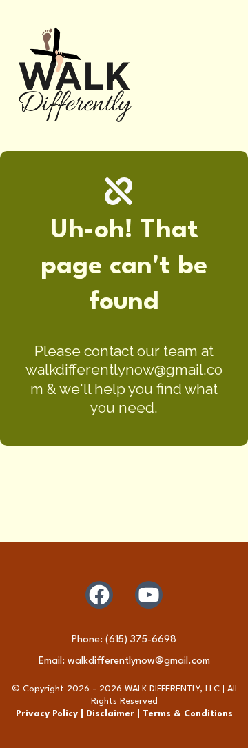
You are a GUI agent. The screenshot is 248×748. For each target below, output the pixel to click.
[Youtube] (149, 595)
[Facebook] (99, 595)
